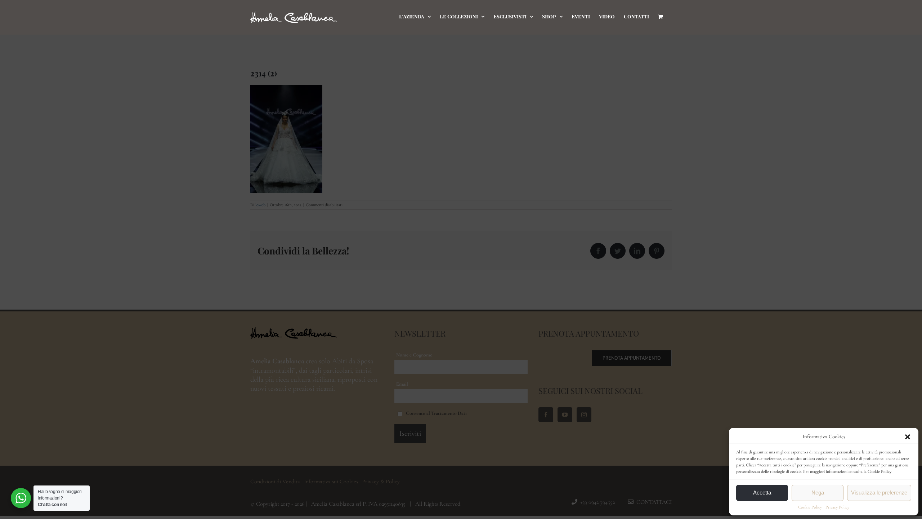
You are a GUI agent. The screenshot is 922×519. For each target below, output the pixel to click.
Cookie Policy (810, 507)
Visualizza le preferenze (879, 492)
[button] (907, 436)
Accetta (762, 492)
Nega (817, 492)
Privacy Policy (837, 507)
